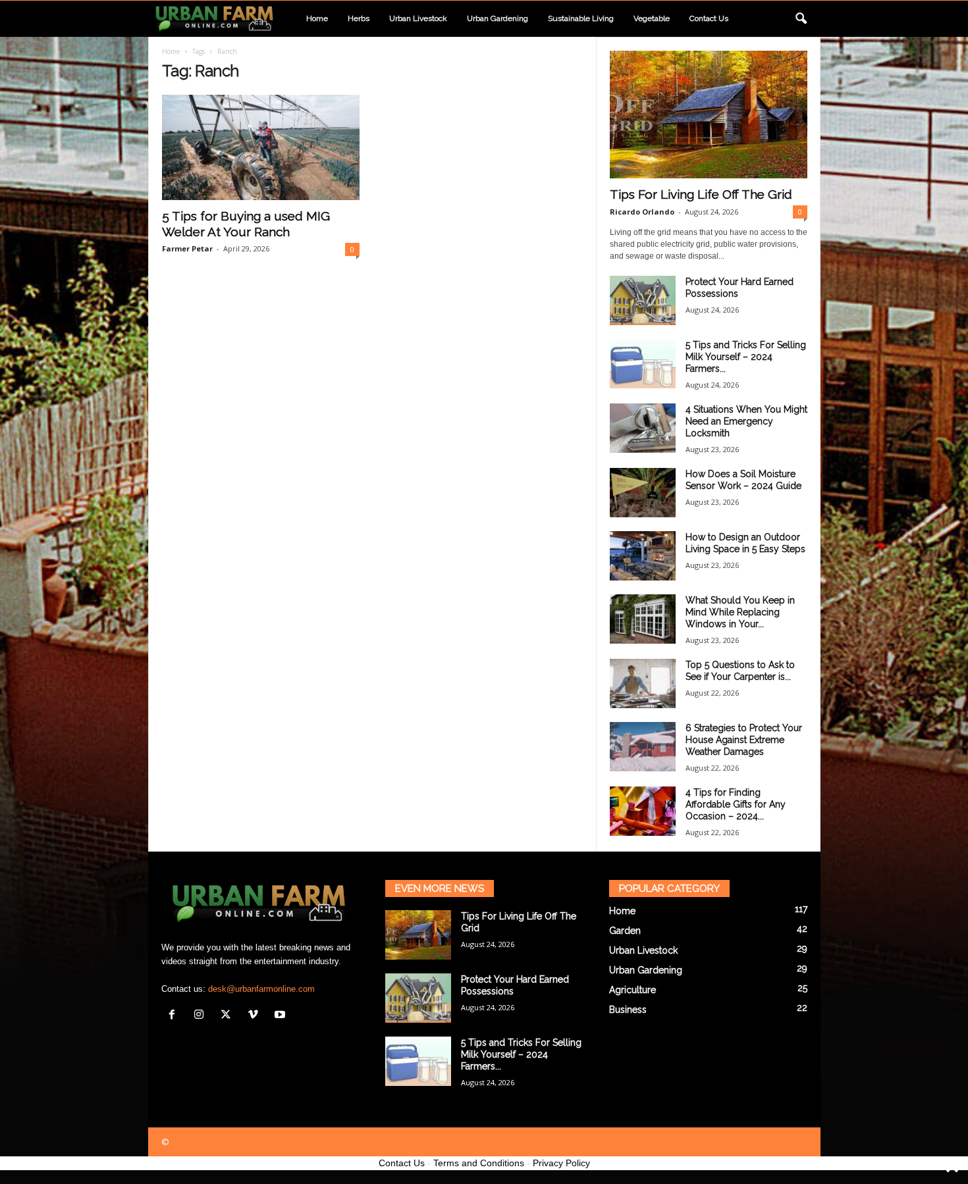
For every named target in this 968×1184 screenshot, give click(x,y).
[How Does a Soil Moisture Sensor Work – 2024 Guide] (643, 492)
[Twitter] (228, 1016)
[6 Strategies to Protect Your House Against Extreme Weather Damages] (643, 746)
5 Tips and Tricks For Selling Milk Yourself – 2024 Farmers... (746, 357)
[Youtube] (281, 1016)
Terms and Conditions (478, 1163)
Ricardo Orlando (642, 212)
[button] (800, 19)
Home (317, 18)
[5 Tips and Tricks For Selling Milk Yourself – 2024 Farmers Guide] (643, 363)
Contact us (708, 18)
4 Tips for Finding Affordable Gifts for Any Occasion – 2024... (736, 804)
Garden (625, 930)
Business (628, 1009)
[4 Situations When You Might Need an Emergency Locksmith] (643, 428)
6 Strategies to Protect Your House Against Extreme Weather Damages (744, 740)
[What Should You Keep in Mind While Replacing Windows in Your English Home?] (643, 619)
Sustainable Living (581, 18)
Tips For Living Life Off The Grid (701, 194)
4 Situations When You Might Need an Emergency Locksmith (746, 421)
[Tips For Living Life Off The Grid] (708, 114)
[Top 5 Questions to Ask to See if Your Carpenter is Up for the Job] (643, 683)
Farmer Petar (187, 248)
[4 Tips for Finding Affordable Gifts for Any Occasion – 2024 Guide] (643, 811)
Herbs (358, 18)
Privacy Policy (561, 1163)
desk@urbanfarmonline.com (261, 989)
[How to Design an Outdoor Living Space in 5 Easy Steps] (643, 555)
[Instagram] (201, 1016)
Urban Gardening (497, 18)
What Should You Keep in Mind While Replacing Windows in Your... (740, 612)
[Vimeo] (255, 1016)
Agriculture (632, 990)
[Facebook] (174, 1016)
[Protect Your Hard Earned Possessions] (643, 300)
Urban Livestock (418, 18)
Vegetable (651, 18)
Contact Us (402, 1163)
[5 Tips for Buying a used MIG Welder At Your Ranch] (261, 147)
